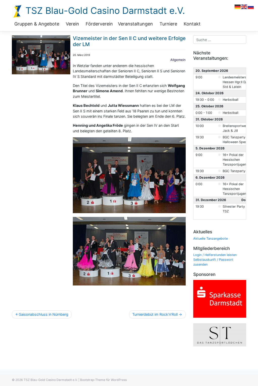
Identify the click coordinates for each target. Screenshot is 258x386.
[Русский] (251, 6)
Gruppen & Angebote (36, 23)
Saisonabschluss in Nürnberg (43, 314)
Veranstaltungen (135, 23)
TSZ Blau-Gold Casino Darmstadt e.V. (104, 10)
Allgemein (178, 60)
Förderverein (99, 23)
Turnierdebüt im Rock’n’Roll (155, 314)
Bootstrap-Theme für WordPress (103, 380)
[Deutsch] (238, 6)
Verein (72, 23)
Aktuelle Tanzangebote (210, 238)
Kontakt (192, 23)
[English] (244, 6)
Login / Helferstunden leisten (215, 255)
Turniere (168, 23)
